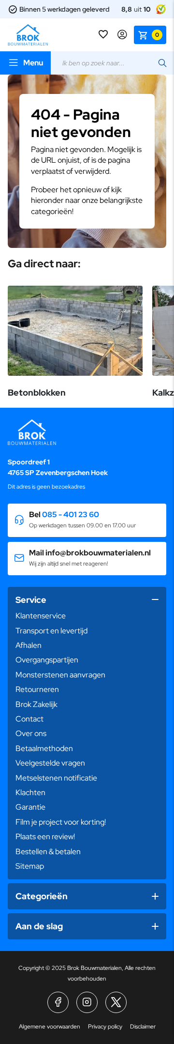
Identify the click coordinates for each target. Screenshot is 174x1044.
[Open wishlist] (104, 35)
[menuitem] (87, 616)
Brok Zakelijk (36, 704)
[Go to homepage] (28, 35)
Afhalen (28, 645)
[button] (87, 520)
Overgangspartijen (46, 660)
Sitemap (29, 866)
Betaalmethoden (44, 748)
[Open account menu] (122, 35)
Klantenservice (40, 616)
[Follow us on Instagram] (87, 1002)
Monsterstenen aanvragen (60, 675)
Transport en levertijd (51, 631)
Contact (29, 719)
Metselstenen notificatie (56, 778)
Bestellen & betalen (48, 851)
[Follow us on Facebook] (58, 1002)
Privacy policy (105, 1026)
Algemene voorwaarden (49, 1026)
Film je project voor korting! (60, 822)
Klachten (30, 792)
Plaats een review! (45, 836)
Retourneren (37, 689)
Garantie (30, 807)
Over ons (30, 733)
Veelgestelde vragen (50, 763)
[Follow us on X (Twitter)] (116, 1002)
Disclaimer (143, 1026)
